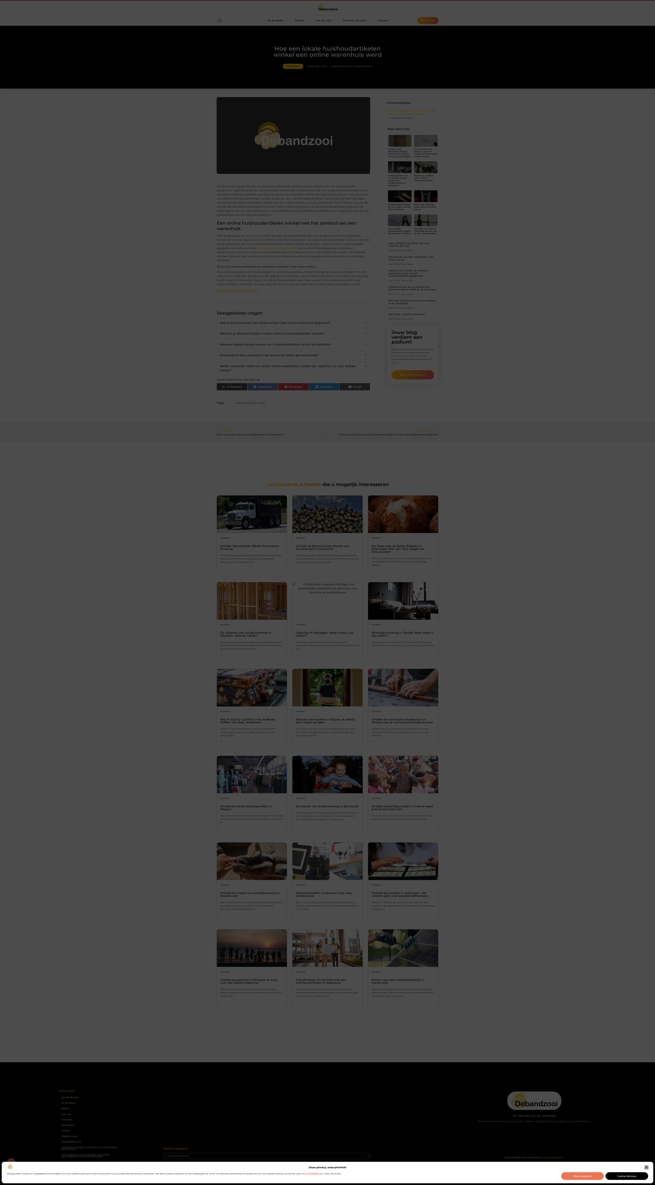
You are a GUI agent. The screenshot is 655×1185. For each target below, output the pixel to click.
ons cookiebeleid (309, 1173)
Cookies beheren (627, 1176)
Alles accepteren (582, 1176)
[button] (646, 1167)
